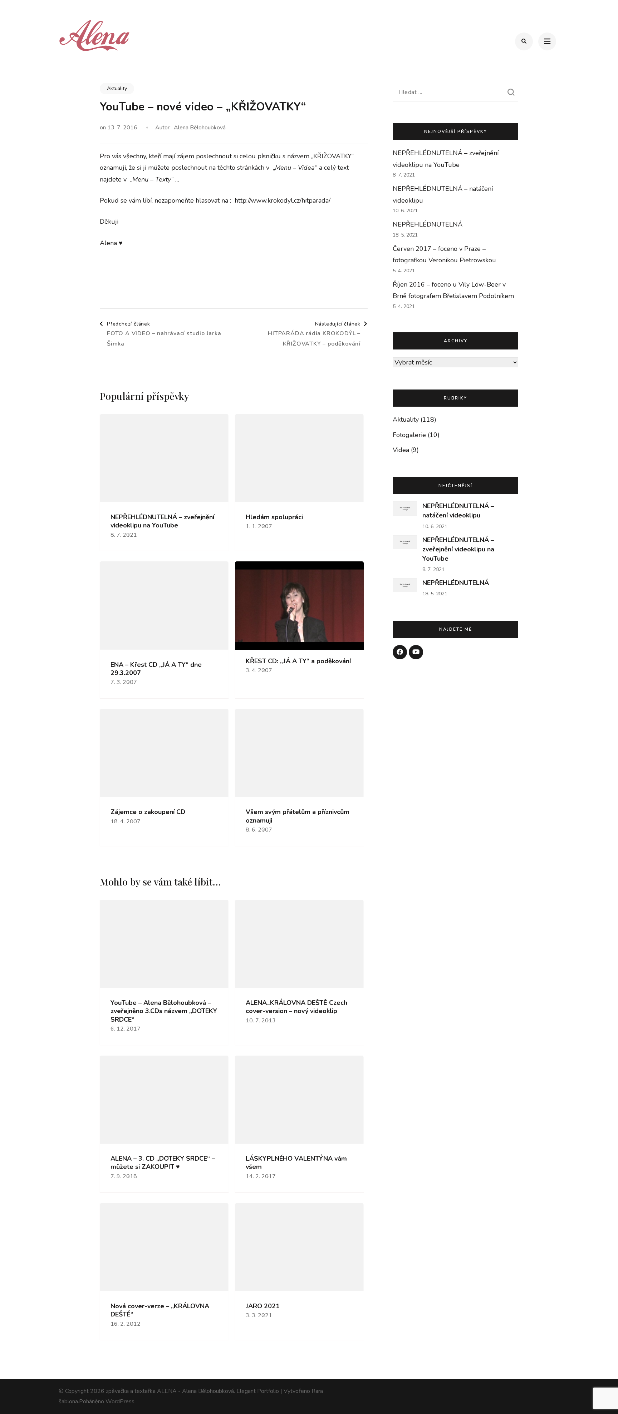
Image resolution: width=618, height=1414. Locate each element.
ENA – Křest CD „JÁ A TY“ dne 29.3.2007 (156, 669)
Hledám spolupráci (274, 517)
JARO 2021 (263, 1306)
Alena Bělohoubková (200, 128)
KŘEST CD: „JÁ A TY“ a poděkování (298, 661)
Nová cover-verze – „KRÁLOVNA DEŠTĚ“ (160, 1310)
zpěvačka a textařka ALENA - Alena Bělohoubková (170, 1391)
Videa (401, 450)
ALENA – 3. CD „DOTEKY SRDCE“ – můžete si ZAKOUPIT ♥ (163, 1163)
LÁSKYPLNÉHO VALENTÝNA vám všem (296, 1163)
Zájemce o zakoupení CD (148, 812)
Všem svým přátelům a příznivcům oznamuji (297, 816)
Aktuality (117, 88)
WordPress (120, 1401)
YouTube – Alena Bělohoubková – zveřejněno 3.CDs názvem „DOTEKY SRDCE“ (164, 1011)
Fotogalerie (409, 435)
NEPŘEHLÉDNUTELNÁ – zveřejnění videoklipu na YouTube (162, 521)
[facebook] (400, 652)
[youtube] (416, 652)
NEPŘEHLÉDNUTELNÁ (427, 224)
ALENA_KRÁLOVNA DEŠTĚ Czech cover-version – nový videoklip (296, 1007)
